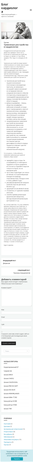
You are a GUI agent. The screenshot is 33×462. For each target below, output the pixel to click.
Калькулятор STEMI (10, 405)
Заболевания (8, 437)
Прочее (6, 42)
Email (3, 317)
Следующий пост (24, 270)
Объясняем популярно (11, 439)
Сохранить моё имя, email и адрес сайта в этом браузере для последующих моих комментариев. (15, 336)
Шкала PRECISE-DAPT (11, 386)
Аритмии (7, 426)
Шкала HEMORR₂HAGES (11, 393)
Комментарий (6, 288)
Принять (17, 459)
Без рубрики (8, 434)
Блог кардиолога (9, 8)
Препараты (7, 442)
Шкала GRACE (8, 375)
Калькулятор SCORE (10, 401)
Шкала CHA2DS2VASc (11, 382)
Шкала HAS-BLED (9, 390)
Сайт (2, 324)
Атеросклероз (8, 432)
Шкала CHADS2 (9, 378)
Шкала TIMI (8, 409)
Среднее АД (8, 371)
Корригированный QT (11, 367)
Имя (2, 310)
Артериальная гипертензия (13, 429)
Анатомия (7, 424)
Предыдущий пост (9, 260)
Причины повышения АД (21, 273)
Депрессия (6, 263)
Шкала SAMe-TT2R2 (10, 397)
